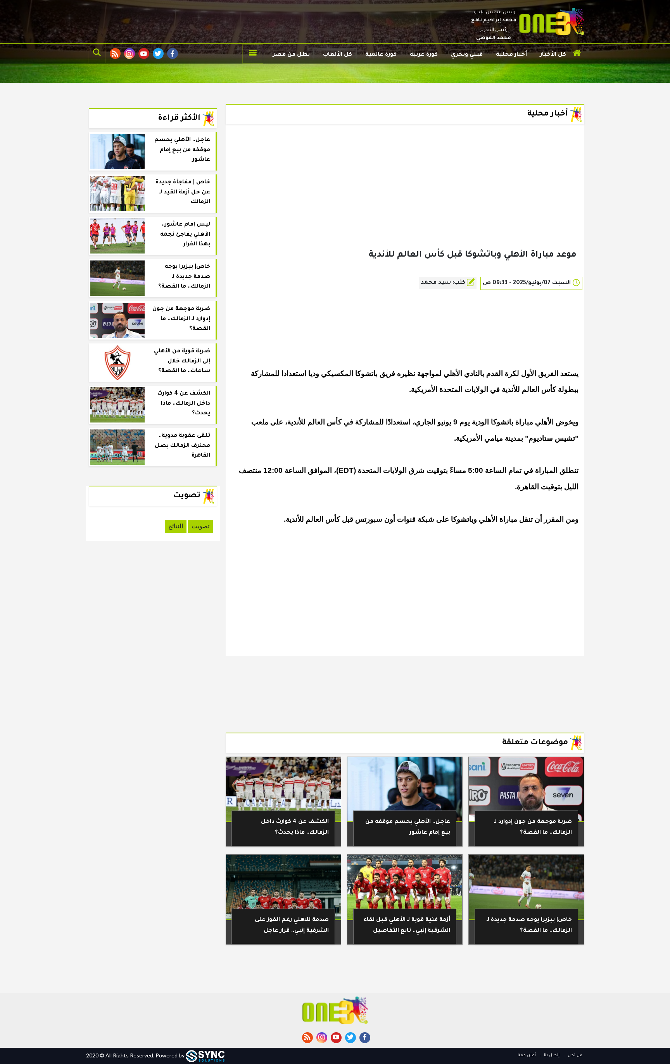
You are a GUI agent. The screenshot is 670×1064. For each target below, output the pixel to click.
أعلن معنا (527, 1055)
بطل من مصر (291, 55)
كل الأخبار (553, 55)
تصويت (200, 526)
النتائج (175, 526)
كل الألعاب (337, 55)
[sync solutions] (205, 1055)
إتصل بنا (551, 1055)
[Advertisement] (405, 199)
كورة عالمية (381, 55)
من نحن (574, 1055)
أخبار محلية (511, 55)
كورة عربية (424, 55)
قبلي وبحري (467, 55)
